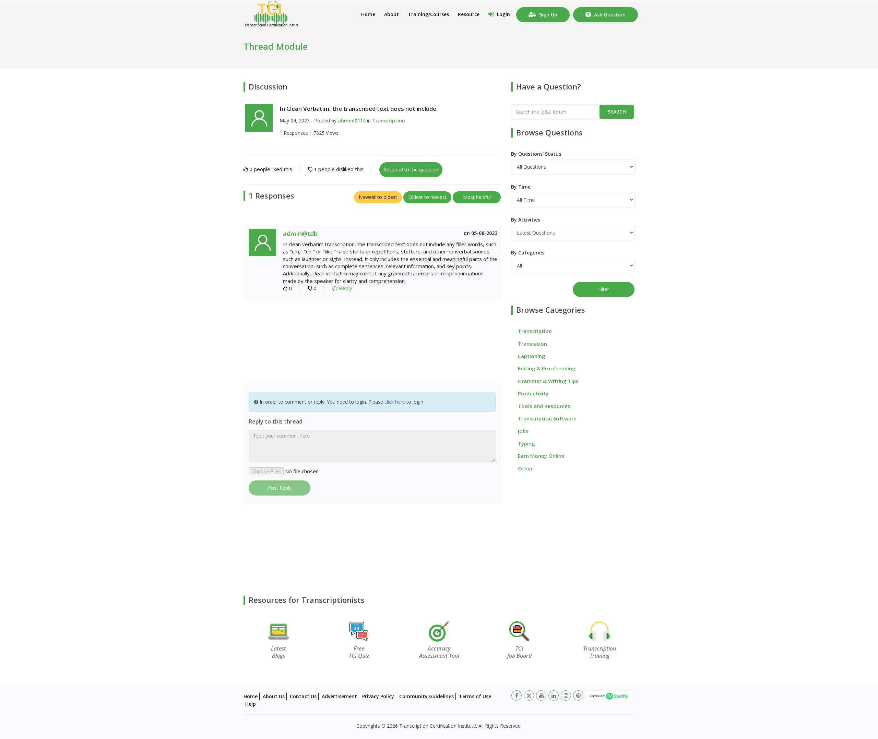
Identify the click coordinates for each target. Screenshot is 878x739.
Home (368, 14)
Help (250, 704)
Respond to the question (410, 169)
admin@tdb (300, 233)
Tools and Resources (544, 406)
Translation (532, 343)
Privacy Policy (378, 696)
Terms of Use (475, 696)
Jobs (523, 431)
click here (394, 401)
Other (525, 468)
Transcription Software (547, 418)
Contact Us (303, 696)
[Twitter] (529, 695)
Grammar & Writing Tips (548, 381)
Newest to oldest (378, 197)
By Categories (527, 252)
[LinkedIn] (553, 695)
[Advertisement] (372, 342)
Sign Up (547, 14)
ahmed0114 (352, 120)
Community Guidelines (426, 696)
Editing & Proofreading (547, 368)
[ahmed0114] (259, 117)
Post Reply (280, 488)
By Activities (525, 219)
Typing (526, 443)
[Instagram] (566, 695)
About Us (274, 696)
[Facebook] (516, 695)
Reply (344, 288)
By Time (521, 186)
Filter (603, 289)
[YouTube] (541, 695)
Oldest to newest (427, 197)
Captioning (531, 356)
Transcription (388, 120)
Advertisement (339, 696)
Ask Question (609, 14)
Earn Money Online (541, 455)
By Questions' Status (536, 154)
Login (503, 14)
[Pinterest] (578, 695)
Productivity (533, 393)
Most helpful (477, 197)
